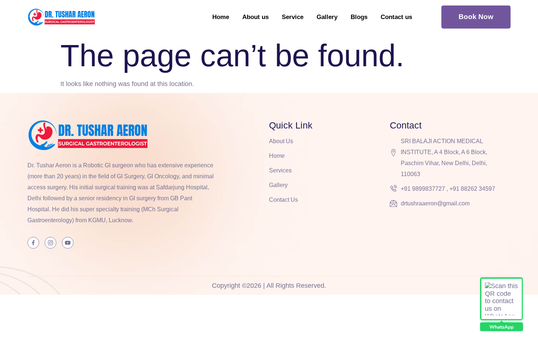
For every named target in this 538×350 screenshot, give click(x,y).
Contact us (396, 17)
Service (292, 17)
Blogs (359, 17)
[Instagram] (50, 243)
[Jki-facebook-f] (33, 243)
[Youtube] (68, 243)
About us (255, 17)
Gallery (327, 17)
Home (220, 17)
